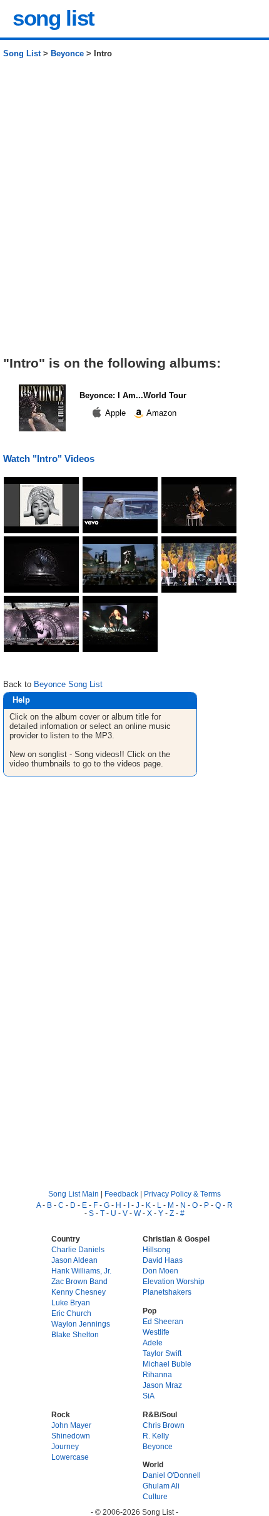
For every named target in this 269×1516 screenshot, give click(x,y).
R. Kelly (156, 1436)
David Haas (163, 1260)
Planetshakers (167, 1292)
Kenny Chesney (78, 1292)
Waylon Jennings (80, 1324)
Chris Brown (164, 1425)
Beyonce (67, 53)
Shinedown (70, 1436)
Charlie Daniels (77, 1249)
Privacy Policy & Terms (182, 1194)
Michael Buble (167, 1364)
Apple (115, 413)
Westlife (156, 1332)
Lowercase (70, 1457)
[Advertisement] (134, 212)
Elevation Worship (174, 1281)
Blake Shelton (75, 1334)
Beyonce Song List (68, 684)
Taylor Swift (162, 1353)
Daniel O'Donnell (172, 1475)
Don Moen (160, 1271)
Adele (153, 1342)
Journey (65, 1446)
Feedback (121, 1194)
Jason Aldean (74, 1260)
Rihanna (157, 1374)
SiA (149, 1396)
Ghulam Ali (161, 1486)
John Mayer (71, 1425)
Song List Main (73, 1194)
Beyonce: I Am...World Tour (132, 395)
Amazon (160, 413)
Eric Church (71, 1313)
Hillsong (157, 1249)
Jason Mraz (162, 1385)
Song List (22, 53)
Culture (155, 1496)
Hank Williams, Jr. (81, 1271)
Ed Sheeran (163, 1321)
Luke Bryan (70, 1302)
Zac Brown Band (79, 1281)
